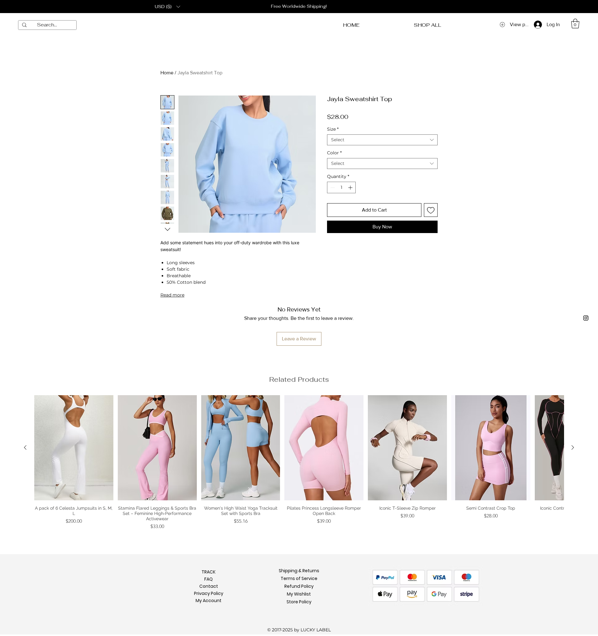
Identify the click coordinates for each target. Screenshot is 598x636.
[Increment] (351, 187)
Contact (208, 576)
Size (333, 129)
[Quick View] (73, 447)
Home (166, 72)
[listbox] (167, 6)
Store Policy (299, 591)
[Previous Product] (25, 447)
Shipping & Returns (299, 560)
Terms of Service (299, 568)
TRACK (209, 561)
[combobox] (382, 139)
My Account (208, 590)
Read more (172, 295)
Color (334, 153)
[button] (167, 6)
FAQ (208, 568)
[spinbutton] (341, 187)
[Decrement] (332, 187)
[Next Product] (573, 447)
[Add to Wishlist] (431, 210)
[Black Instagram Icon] (585, 318)
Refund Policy (299, 576)
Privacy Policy (208, 583)
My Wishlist (299, 583)
